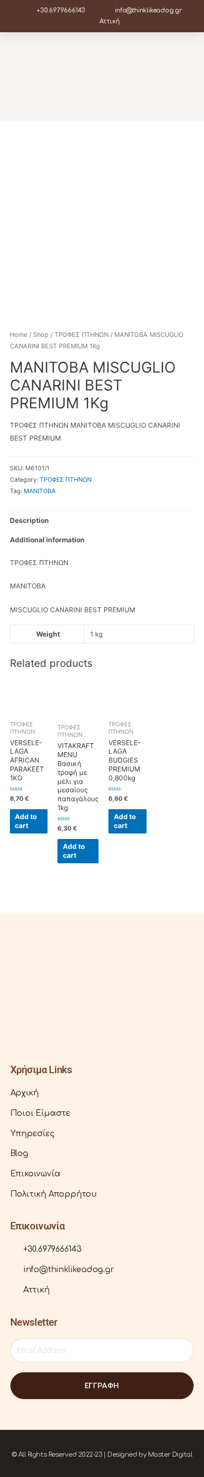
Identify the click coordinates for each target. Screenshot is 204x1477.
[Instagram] (32, 1013)
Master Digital (170, 1454)
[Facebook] (17, 1013)
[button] (187, 76)
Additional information (47, 540)
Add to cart (26, 821)
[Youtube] (47, 1013)
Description (29, 520)
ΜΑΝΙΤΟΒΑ (39, 491)
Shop (41, 334)
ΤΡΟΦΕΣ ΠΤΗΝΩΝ (81, 334)
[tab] (102, 520)
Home (18, 334)
